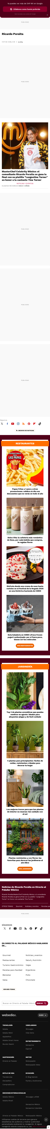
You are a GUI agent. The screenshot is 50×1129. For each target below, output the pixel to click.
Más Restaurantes (25, 646)
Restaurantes (25, 443)
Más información (39, 1126)
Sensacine (30, 1045)
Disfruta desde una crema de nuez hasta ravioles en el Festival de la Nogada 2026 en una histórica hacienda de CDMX (25, 588)
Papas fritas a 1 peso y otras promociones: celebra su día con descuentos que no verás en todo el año (25, 491)
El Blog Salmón (32, 1077)
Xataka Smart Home (10, 1040)
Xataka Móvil (8, 1033)
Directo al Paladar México (13, 1116)
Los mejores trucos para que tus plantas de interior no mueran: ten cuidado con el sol (25, 811)
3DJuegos (29, 1029)
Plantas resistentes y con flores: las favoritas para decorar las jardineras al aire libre (25, 860)
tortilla (20, 42)
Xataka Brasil (8, 1101)
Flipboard (34, 423)
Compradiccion (9, 1084)
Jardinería (25, 666)
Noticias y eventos (25, 183)
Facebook (7, 423)
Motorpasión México (34, 1116)
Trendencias (7, 1077)
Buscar (40, 1003)
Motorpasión (31, 1061)
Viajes (28, 965)
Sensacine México (33, 1104)
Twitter (2, 423)
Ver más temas (9, 989)
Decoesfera (7, 1081)
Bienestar (7, 975)
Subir (41, 1015)
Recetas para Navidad (12, 970)
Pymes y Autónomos (34, 1081)
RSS (23, 423)
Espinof (29, 1049)
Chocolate (30, 980)
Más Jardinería (25, 869)
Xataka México (8, 1097)
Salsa (5, 980)
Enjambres (30, 970)
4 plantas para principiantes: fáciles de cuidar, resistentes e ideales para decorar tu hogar (25, 763)
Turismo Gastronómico (13, 965)
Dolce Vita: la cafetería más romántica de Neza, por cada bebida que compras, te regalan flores (25, 539)
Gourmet (19, 906)
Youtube (13, 423)
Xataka (5, 1029)
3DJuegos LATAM (32, 1097)
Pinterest (29, 423)
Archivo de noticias (26, 430)
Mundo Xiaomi (8, 1044)
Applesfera (7, 1037)
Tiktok (40, 423)
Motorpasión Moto (33, 1065)
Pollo (28, 975)
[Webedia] (9, 1017)
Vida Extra (30, 1033)
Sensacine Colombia (34, 1108)
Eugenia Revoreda (10, 186)
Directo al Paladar (10, 1061)
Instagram (18, 423)
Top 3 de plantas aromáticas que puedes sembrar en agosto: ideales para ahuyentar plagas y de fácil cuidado (25, 714)
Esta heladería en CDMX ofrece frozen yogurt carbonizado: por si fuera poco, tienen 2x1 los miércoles (25, 637)
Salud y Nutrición (33, 960)
